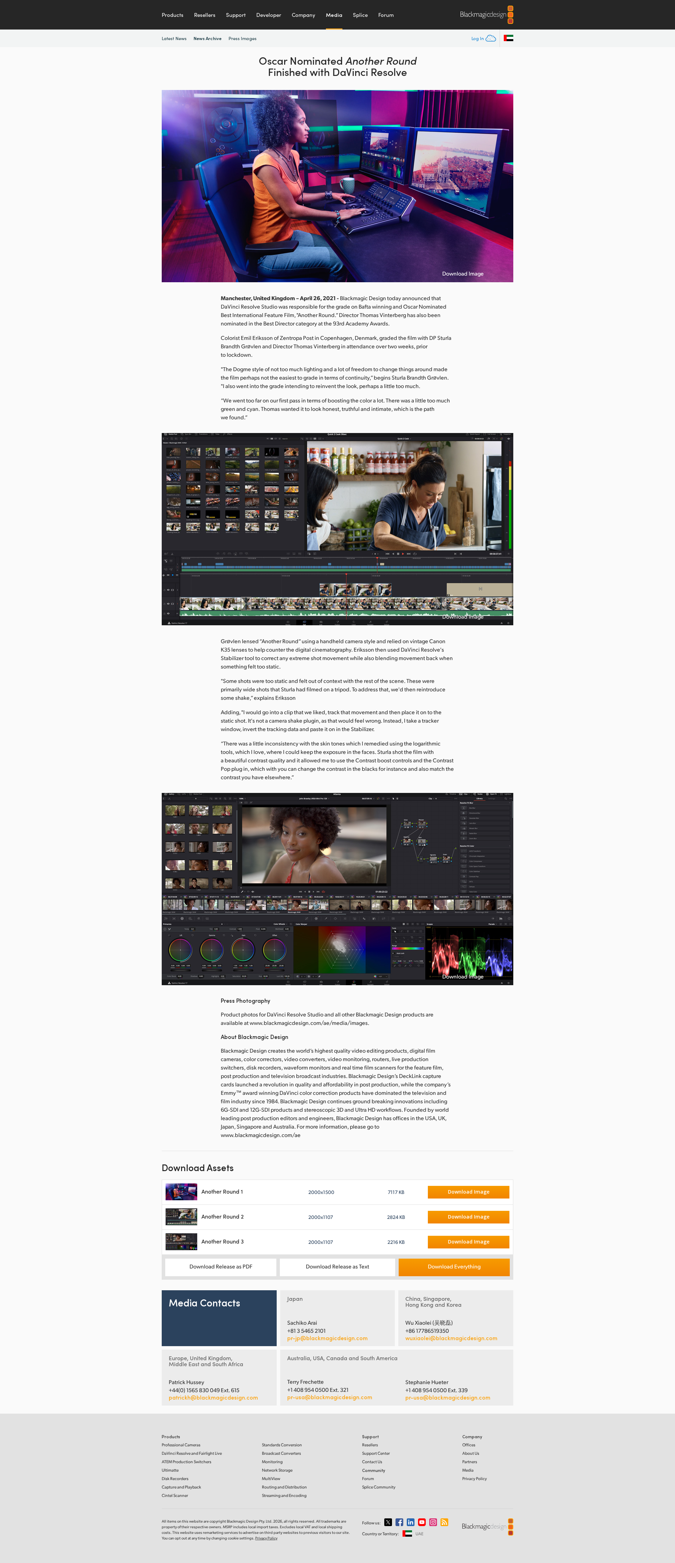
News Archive (207, 38)
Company (303, 14)
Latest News (174, 38)
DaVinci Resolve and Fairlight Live (192, 1453)
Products (173, 14)
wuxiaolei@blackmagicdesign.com (451, 1338)
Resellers (205, 14)
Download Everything (454, 1266)
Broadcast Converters (281, 1453)
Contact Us (372, 1461)
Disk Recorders (175, 1478)
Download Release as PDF (220, 1266)
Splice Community (379, 1487)
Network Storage (277, 1470)
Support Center (376, 1453)
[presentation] (171, 186)
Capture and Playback (181, 1487)
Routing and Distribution (284, 1487)
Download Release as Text (337, 1266)
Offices (468, 1444)
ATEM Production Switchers (186, 1461)
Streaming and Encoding (284, 1495)
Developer (268, 14)
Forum (386, 14)
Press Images (243, 38)
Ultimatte (170, 1470)
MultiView (271, 1478)
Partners (469, 1461)
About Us (470, 1453)
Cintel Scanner (175, 1495)
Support (236, 14)
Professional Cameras (181, 1444)
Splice (360, 14)
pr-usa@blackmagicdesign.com (329, 1397)
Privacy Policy (474, 1478)
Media (334, 14)
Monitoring (272, 1461)
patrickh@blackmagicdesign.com (213, 1397)
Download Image (463, 273)
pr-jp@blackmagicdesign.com (327, 1338)
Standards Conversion (282, 1444)
